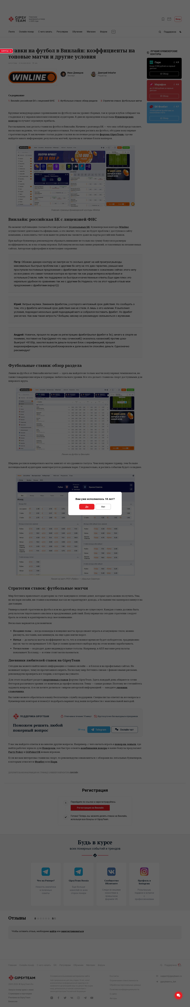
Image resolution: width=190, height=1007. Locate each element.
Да (86, 506)
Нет (103, 506)
